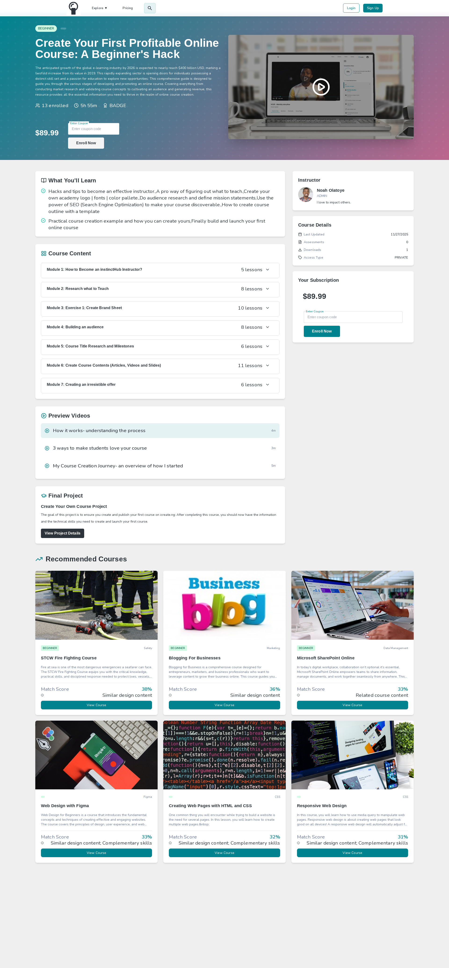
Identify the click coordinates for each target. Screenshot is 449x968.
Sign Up (373, 8)
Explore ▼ (100, 8)
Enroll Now (86, 143)
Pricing (128, 8)
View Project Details (62, 533)
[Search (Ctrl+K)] (150, 8)
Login (351, 8)
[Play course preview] (321, 87)
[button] (96, 643)
